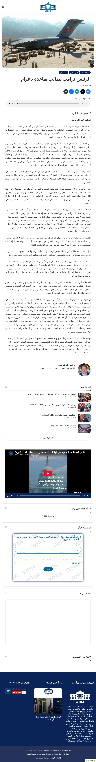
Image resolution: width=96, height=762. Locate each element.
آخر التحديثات (85, 73)
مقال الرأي (63, 73)
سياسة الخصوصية (42, 757)
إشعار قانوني (56, 757)
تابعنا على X (85, 593)
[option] (47, 701)
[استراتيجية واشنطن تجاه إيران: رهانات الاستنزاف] (84, 418)
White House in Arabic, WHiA (47, 750)
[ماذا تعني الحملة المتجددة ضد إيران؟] (84, 428)
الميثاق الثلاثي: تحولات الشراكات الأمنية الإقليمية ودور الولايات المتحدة (52, 394)
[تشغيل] (87, 496)
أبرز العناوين (74, 73)
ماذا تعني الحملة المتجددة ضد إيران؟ (63, 425)
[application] (48, 473)
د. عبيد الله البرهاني (66, 364)
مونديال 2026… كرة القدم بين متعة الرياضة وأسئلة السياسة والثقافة (52, 404)
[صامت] (12, 496)
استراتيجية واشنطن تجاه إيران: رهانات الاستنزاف (59, 415)
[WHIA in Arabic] (48, 7)
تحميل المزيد (48, 437)
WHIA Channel (48, 515)
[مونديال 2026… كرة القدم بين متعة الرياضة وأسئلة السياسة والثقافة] (84, 407)
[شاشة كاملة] (8, 496)
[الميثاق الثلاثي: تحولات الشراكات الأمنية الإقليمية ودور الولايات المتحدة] (84, 397)
